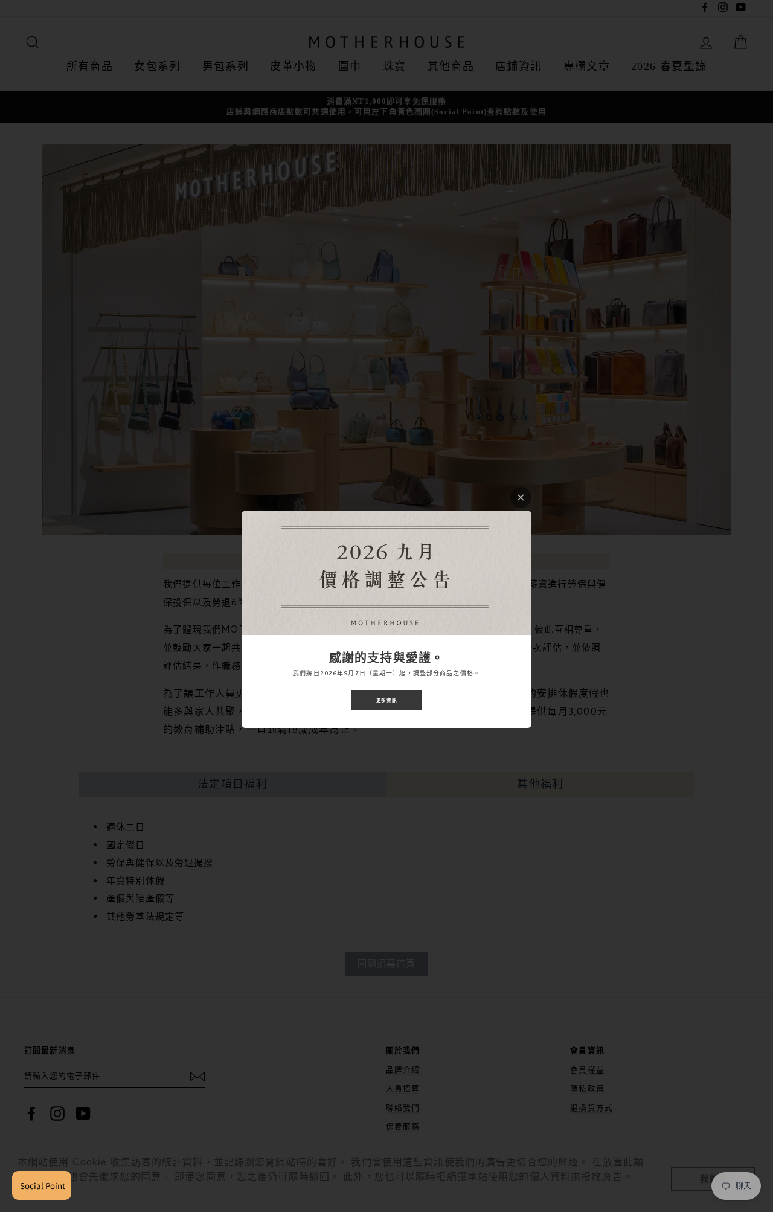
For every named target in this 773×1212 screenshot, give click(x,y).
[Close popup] (520, 497)
